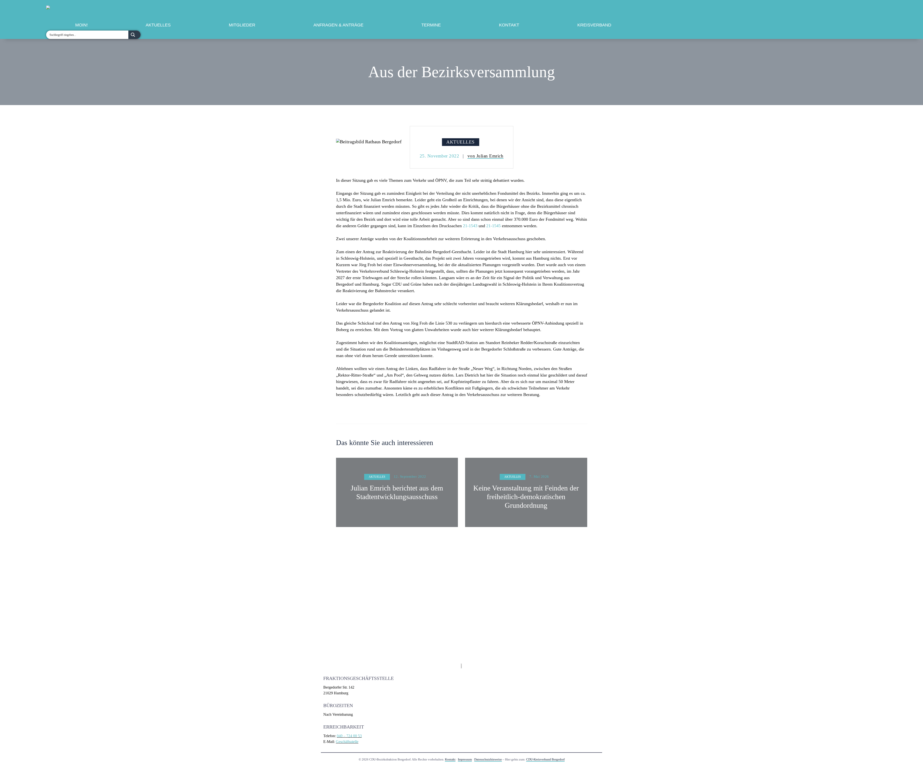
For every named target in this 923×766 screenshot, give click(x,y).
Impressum (465, 759)
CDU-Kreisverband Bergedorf (545, 759)
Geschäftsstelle (347, 742)
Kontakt (509, 25)
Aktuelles (158, 25)
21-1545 (493, 225)
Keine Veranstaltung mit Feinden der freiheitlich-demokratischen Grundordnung (526, 496)
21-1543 (470, 225)
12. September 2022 (410, 476)
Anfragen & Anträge (338, 25)
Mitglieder (242, 25)
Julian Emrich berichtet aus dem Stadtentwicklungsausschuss (397, 492)
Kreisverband (594, 25)
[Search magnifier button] (134, 35)
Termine (431, 25)
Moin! (81, 25)
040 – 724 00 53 (349, 736)
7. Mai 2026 (539, 476)
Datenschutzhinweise (488, 759)
